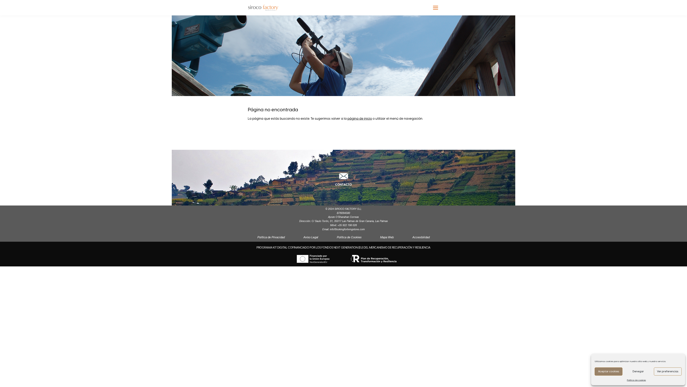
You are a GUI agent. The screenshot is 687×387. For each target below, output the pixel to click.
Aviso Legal (310, 237)
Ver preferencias (667, 371)
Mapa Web (387, 237)
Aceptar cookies (608, 371)
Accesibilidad (421, 237)
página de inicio (359, 119)
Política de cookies (636, 380)
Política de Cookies (349, 237)
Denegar (638, 371)
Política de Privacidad (271, 237)
